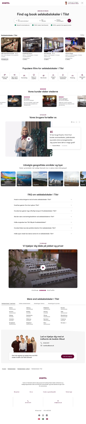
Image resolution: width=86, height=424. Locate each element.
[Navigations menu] (82, 3)
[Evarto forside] (43, 378)
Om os (31, 392)
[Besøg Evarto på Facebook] (39, 415)
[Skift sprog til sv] (43, 419)
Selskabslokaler (12, 369)
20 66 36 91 (46, 343)
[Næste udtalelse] (79, 122)
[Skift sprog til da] (39, 419)
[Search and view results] (69, 20)
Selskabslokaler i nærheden (8, 303)
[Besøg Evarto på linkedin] (47, 415)
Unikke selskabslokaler (24, 303)
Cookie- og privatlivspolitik (49, 392)
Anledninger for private (54, 303)
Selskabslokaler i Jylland (23, 369)
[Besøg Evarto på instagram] (43, 415)
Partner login (69, 392)
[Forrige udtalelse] (76, 122)
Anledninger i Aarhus (39, 303)
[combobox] (27, 21)
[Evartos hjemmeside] (6, 3)
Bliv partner (16, 392)
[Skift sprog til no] (47, 419)
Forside (4, 369)
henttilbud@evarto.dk (48, 345)
